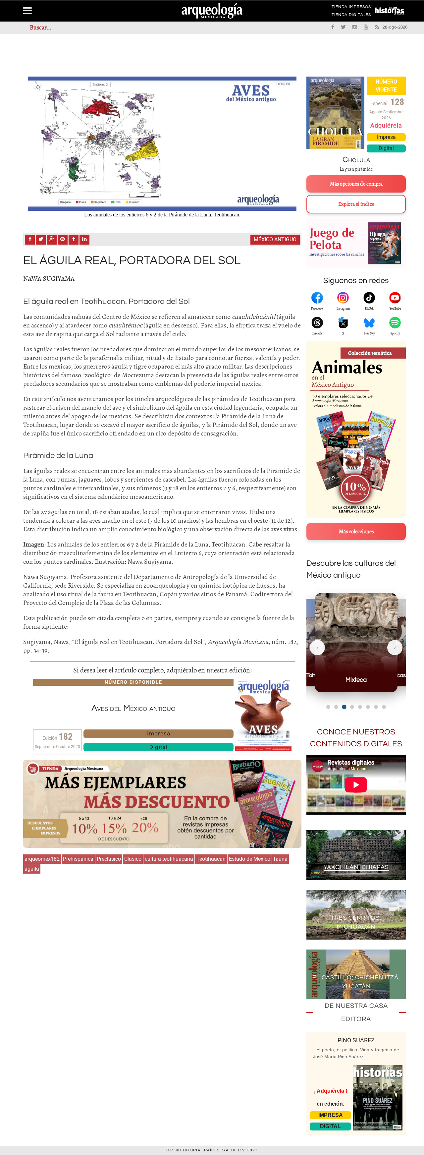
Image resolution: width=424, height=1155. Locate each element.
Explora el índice (356, 204)
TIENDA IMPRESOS (351, 8)
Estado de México (249, 859)
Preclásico (109, 859)
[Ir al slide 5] (360, 707)
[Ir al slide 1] (328, 707)
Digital (158, 747)
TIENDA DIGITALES (351, 16)
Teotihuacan (211, 859)
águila (32, 869)
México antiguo (275, 239)
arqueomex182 (42, 859)
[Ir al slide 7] (376, 707)
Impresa (158, 733)
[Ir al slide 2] (336, 707)
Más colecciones (356, 531)
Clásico (132, 859)
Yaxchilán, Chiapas (356, 867)
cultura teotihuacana (169, 859)
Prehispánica (78, 859)
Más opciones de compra (356, 184)
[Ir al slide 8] (384, 707)
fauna (281, 859)
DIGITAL (330, 1126)
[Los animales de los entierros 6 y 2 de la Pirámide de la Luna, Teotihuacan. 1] (162, 144)
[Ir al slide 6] (368, 707)
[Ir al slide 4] (352, 707)
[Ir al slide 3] (344, 707)
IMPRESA (330, 1115)
